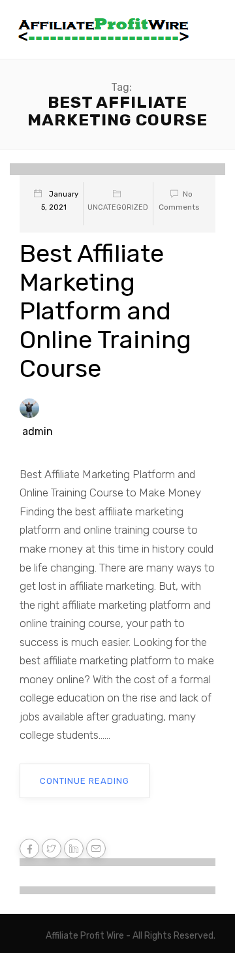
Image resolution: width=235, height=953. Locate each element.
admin (37, 431)
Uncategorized (117, 207)
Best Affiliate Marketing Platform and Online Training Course (105, 310)
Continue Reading (84, 781)
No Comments (179, 200)
